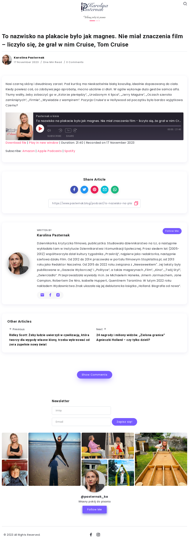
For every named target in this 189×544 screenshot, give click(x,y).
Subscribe (54, 136)
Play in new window (43, 143)
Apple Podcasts (49, 151)
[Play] (40, 128)
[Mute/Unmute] (52, 130)
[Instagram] (98, 535)
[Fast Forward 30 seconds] (78, 130)
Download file (16, 143)
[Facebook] (91, 535)
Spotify (69, 151)
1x (68, 130)
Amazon (28, 151)
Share (70, 136)
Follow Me (172, 230)
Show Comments (94, 375)
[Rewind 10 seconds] (61, 130)
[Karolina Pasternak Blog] (94, 6)
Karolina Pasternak (29, 57)
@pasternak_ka (94, 497)
